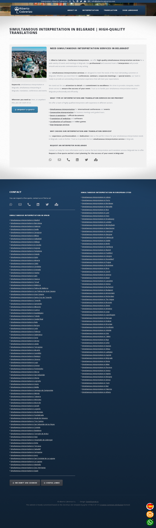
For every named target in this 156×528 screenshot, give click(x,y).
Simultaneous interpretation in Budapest (97, 290)
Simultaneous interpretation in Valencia (25, 226)
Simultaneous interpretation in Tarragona (26, 347)
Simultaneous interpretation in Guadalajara (27, 313)
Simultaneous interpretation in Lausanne (97, 281)
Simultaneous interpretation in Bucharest (97, 287)
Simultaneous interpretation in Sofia (95, 342)
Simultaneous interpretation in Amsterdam (98, 293)
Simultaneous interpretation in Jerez (24, 455)
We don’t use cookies (26, 483)
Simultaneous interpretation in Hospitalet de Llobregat (32, 440)
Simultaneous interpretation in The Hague (98, 299)
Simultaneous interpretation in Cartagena (26, 452)
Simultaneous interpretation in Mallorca (26, 285)
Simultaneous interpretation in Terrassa (26, 446)
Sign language (130, 10)
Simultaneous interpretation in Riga (95, 339)
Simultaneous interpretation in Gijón (24, 257)
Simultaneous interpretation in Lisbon (96, 197)
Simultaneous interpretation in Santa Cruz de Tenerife (31, 297)
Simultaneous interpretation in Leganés (26, 409)
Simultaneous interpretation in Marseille (97, 206)
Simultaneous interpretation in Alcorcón (26, 402)
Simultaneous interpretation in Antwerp (97, 308)
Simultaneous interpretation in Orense (25, 365)
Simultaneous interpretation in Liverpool (97, 231)
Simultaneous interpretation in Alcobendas (27, 412)
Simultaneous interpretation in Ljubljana (97, 352)
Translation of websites (60, 118)
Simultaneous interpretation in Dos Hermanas (28, 467)
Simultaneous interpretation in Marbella (26, 464)
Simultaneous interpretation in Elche (24, 443)
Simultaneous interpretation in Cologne (97, 256)
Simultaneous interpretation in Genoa (96, 380)
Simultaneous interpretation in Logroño (26, 381)
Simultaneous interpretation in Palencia (25, 331)
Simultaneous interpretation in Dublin (96, 240)
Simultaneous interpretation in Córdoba (26, 266)
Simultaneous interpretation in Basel (96, 277)
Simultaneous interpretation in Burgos (25, 325)
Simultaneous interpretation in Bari (95, 386)
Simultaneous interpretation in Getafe (25, 406)
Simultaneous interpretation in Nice (95, 209)
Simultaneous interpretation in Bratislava (97, 265)
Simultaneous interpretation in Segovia (25, 248)
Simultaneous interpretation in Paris (95, 216)
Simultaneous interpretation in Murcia (25, 372)
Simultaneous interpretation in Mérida (25, 393)
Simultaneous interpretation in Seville (25, 229)
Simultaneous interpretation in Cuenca (25, 310)
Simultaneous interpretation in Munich (96, 250)
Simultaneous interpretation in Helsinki (96, 330)
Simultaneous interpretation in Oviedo (25, 254)
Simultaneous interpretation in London (96, 222)
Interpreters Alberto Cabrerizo (54, 1)
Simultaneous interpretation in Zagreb (96, 355)
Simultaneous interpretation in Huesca (25, 279)
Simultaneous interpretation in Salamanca (26, 334)
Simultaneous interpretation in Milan (96, 364)
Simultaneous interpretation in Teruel (25, 282)
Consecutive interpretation (61, 112)
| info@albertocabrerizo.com (102, 1)
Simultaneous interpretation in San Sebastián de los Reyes (33, 424)
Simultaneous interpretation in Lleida (25, 344)
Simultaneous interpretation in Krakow (96, 321)
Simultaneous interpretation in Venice (96, 370)
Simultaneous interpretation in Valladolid (26, 238)
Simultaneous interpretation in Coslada (25, 427)
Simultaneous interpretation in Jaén (24, 276)
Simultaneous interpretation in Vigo (24, 437)
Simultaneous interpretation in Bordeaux (97, 203)
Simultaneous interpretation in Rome (96, 361)
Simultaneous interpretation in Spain (24, 471)
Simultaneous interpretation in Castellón (26, 353)
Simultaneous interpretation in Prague (96, 262)
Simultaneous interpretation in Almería (25, 260)
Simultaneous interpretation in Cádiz (24, 263)
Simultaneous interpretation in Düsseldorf (98, 259)
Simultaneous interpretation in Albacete (26, 307)
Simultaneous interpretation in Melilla (25, 387)
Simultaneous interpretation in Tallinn (96, 336)
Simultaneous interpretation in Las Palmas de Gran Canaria (33, 291)
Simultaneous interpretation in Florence (97, 367)
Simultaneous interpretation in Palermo (97, 389)
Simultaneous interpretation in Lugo (24, 362)
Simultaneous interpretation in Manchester (98, 228)
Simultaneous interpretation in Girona (25, 341)
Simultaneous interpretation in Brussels (97, 302)
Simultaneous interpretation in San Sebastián (28, 375)
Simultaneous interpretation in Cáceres (25, 359)
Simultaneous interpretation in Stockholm (98, 327)
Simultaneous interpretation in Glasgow (97, 234)
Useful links (53, 483)
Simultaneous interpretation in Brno (95, 268)
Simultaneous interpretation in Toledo (25, 316)
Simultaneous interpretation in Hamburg (97, 246)
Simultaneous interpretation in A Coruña (26, 245)
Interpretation (90, 10)
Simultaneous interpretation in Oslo (95, 333)
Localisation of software (60, 121)
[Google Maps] (96, 160)
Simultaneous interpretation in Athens (96, 392)
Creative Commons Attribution (111, 505)
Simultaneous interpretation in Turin (96, 383)
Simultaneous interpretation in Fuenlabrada (27, 415)
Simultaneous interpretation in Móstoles (26, 399)
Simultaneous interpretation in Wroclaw (97, 324)
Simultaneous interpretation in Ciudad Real (27, 319)
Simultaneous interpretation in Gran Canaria (27, 294)
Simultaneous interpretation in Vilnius (96, 349)
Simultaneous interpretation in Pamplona (26, 251)
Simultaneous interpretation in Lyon (95, 212)
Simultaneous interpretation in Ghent (96, 305)
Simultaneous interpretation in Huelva (25, 272)
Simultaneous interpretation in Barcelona (26, 223)
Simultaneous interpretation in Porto (96, 200)
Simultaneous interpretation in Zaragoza (26, 232)
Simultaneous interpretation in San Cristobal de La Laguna (33, 458)
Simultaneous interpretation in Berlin (96, 243)
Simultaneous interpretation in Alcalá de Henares (29, 418)
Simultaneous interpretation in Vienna (96, 284)
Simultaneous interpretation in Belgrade (97, 358)
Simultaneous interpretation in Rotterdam (98, 296)
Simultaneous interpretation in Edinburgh (97, 237)
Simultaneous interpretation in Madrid (25, 220)
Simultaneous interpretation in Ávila (24, 322)
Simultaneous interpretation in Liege (96, 311)
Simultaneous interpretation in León (24, 328)
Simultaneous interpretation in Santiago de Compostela (32, 390)
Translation (110, 10)
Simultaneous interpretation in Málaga (25, 242)
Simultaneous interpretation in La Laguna (26, 461)
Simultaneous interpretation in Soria (24, 337)
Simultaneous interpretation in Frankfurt (97, 253)
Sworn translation (58, 115)
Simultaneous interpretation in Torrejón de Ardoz (29, 433)
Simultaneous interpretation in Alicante (25, 350)
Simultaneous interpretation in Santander (26, 303)
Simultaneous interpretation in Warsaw (97, 318)
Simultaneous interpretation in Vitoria (25, 378)
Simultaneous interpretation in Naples (96, 373)
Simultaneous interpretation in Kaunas (96, 346)
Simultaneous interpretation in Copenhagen (98, 315)
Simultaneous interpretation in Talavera (26, 396)
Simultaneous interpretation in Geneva (96, 274)
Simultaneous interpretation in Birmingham (98, 225)
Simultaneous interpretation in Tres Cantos (27, 421)
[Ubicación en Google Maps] (56, 205)
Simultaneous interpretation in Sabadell (26, 449)
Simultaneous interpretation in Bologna (97, 376)
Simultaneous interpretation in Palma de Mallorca (29, 288)
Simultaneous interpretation (62, 109)
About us (72, 10)
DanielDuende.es (92, 501)
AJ (84, 505)
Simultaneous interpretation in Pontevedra (27, 368)
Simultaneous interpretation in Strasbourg (98, 219)
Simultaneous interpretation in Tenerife (26, 300)
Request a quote (26, 110)
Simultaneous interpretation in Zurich (96, 271)
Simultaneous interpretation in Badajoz (25, 356)
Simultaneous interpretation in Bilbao (25, 235)
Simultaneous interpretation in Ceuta (25, 384)
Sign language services (59, 124)
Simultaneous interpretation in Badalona (26, 430)
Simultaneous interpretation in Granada (26, 269)
